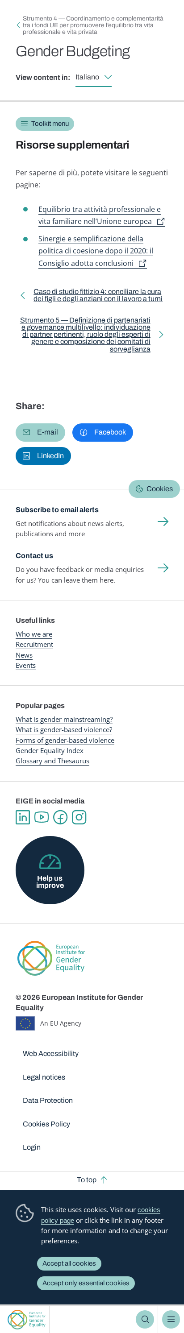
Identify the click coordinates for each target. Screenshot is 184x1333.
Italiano (87, 77)
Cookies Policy (46, 1124)
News (24, 654)
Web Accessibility (51, 1053)
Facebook (60, 817)
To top (86, 1180)
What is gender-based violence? (64, 729)
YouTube (41, 817)
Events (26, 665)
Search (145, 1319)
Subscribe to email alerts (57, 509)
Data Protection (48, 1100)
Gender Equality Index (50, 750)
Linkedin (23, 817)
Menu (171, 1319)
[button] (40, 432)
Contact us (34, 555)
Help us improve (50, 881)
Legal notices (44, 1077)
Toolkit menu (50, 123)
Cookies (159, 489)
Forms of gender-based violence (65, 740)
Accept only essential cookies (86, 1283)
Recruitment (34, 644)
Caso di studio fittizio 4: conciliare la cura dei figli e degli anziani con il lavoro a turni (98, 297)
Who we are (34, 633)
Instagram (79, 817)
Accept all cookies (69, 1263)
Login (32, 1147)
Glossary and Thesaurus (52, 760)
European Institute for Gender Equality (26, 1319)
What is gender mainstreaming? (64, 719)
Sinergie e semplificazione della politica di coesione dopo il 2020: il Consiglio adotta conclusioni (95, 251)
